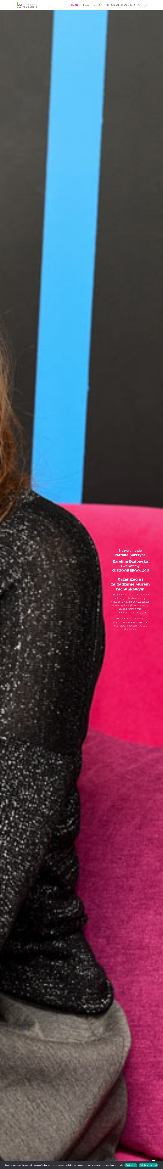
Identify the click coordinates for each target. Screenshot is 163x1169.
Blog (86, 5)
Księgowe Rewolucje (121, 5)
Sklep (98, 5)
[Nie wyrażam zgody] (160, 1165)
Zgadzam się (131, 1165)
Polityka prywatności (148, 1165)
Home (75, 5)
